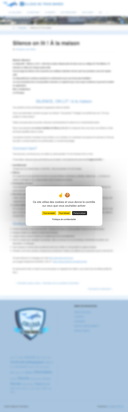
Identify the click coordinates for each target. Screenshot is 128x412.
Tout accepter (49, 213)
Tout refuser (64, 213)
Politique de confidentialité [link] (64, 219)
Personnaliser (79, 213)
